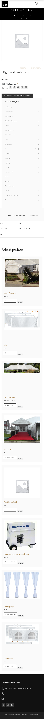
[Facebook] (10, 87)
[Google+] (18, 87)
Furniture (8, 158)
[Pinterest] (22, 87)
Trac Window (8, 659)
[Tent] (32, 16)
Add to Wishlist (11, 562)
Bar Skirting (8, 107)
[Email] (26, 87)
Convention (8, 149)
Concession (8, 144)
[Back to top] (38, 713)
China (6, 139)
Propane (7, 177)
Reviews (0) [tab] (33, 215)
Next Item (23, 68)
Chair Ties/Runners (11, 121)
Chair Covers (9, 116)
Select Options (11, 301)
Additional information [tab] (15, 215)
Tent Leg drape (9, 606)
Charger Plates (9, 130)
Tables (7, 190)
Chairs (7, 125)
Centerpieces (9, 112)
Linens (7, 167)
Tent (25, 16)
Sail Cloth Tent (9, 398)
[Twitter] (14, 87)
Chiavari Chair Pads (11, 135)
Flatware (7, 153)
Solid (5, 345)
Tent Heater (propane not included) (16, 554)
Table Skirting (9, 186)
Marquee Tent (8, 450)
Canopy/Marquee (10, 293)
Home (9, 16)
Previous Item (36, 68)
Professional (8, 172)
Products (17, 16)
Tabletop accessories (11, 195)
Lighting (7, 163)
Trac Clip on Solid (10, 502)
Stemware (8, 181)
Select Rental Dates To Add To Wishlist (17, 95)
